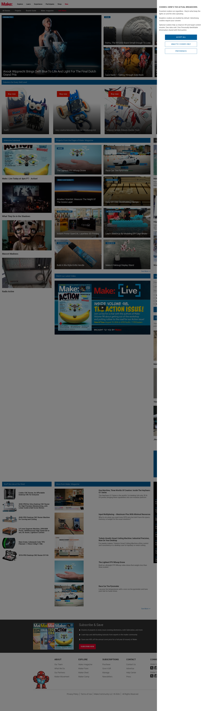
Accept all (181, 37)
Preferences (181, 51)
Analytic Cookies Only (181, 44)
